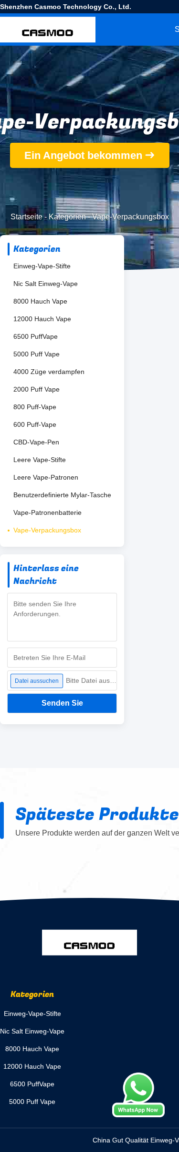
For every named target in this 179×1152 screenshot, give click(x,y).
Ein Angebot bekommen (83, 155)
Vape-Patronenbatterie (47, 512)
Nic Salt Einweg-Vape (45, 283)
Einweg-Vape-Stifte (42, 266)
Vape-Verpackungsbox (47, 530)
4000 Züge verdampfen (48, 371)
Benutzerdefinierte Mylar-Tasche (62, 495)
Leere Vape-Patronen (45, 477)
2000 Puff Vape (36, 389)
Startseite (26, 217)
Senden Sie (62, 703)
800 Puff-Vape (34, 407)
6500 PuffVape (35, 336)
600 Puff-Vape (34, 424)
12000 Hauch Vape (42, 319)
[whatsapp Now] (138, 1095)
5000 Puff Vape (36, 354)
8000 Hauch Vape (40, 301)
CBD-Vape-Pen (36, 442)
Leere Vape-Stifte (39, 459)
